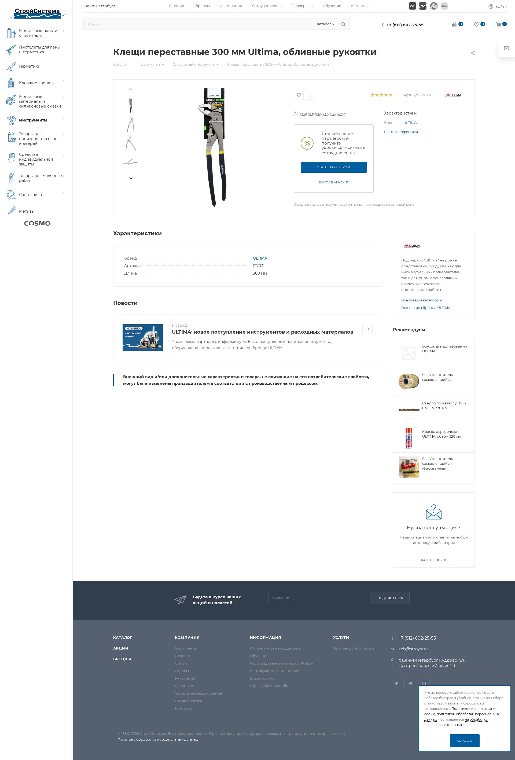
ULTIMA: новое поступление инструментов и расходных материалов (262, 332)
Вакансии (184, 686)
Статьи (181, 663)
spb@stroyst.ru (413, 648)
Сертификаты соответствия (274, 671)
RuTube (424, 683)
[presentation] (130, 88)
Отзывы (182, 671)
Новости (182, 656)
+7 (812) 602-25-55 (405, 24)
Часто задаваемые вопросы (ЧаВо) (281, 663)
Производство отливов (354, 648)
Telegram (410, 683)
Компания (187, 637)
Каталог (123, 637)
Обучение (259, 656)
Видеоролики (262, 678)
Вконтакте (396, 683)
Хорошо (465, 741)
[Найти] (343, 24)
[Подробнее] (367, 329)
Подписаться (390, 598)
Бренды (122, 659)
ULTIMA (410, 122)
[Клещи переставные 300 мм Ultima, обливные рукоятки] (212, 147)
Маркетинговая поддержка (275, 648)
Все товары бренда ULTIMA (425, 307)
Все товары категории (421, 300)
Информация (265, 637)
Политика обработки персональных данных (157, 739)
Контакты (183, 708)
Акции (120, 648)
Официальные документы (198, 693)
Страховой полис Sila (269, 686)
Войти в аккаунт (333, 182)
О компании (186, 648)
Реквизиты (185, 678)
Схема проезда (188, 701)
